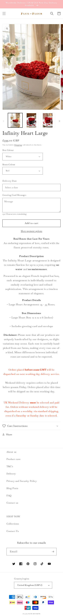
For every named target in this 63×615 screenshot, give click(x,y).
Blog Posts (12, 488)
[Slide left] (3, 121)
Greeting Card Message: (14, 195)
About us (11, 451)
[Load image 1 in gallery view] (15, 120)
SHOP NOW (13, 516)
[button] (4, 13)
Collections (12, 523)
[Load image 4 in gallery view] (47, 120)
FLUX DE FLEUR (34, 614)
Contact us (12, 502)
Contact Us (12, 531)
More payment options (31, 231)
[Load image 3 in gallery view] (31, 120)
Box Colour (8, 150)
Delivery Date (9, 181)
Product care (13, 459)
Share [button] (9, 434)
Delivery (11, 473)
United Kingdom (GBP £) (29, 585)
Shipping (18, 145)
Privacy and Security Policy (21, 481)
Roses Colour (8, 164)
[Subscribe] (52, 551)
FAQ (8, 495)
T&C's (9, 466)
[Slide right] (59, 121)
